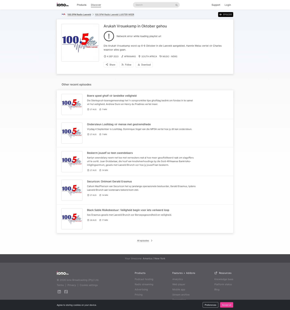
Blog (216, 289)
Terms (60, 285)
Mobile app (178, 289)
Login (228, 4)
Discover (96, 4)
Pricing (139, 294)
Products (81, 5)
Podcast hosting (144, 279)
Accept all (226, 304)
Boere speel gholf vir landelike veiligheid (112, 95)
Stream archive (181, 294)
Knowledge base (223, 279)
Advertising (141, 289)
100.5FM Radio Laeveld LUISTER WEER (114, 14)
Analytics (177, 279)
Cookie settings (89, 285)
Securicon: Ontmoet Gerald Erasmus (109, 181)
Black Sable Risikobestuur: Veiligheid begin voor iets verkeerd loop (128, 210)
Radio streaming (144, 284)
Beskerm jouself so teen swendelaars (110, 152)
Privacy (72, 285)
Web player (178, 284)
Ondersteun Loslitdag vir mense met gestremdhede (119, 124)
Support (216, 5)
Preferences (210, 304)
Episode (227, 14)
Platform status (223, 284)
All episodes (143, 240)
